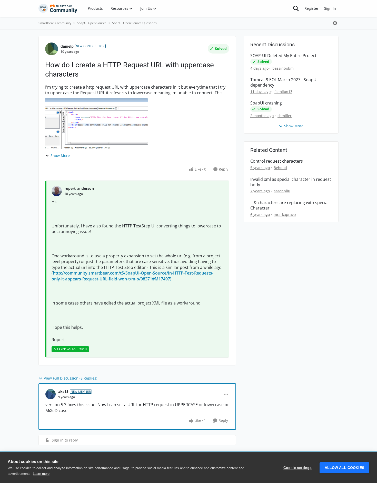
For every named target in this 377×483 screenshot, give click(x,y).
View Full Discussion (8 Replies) (70, 378)
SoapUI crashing (266, 103)
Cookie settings (297, 468)
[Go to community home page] (57, 8)
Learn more (41, 474)
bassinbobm (283, 68)
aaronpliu (282, 190)
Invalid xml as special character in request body (290, 182)
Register (311, 8)
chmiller (284, 115)
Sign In (330, 8)
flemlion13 (283, 91)
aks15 (63, 391)
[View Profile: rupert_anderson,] (57, 191)
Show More (60, 155)
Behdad (280, 167)
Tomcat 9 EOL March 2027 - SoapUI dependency (284, 82)
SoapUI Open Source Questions (134, 23)
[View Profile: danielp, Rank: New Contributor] (51, 49)
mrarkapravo (285, 214)
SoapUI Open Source (91, 23)
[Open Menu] (335, 23)
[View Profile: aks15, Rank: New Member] (50, 394)
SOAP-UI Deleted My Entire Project (283, 55)
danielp (67, 46)
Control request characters (276, 161)
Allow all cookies (344, 468)
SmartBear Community (54, 23)
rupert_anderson (79, 188)
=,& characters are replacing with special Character (289, 205)
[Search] (296, 8)
